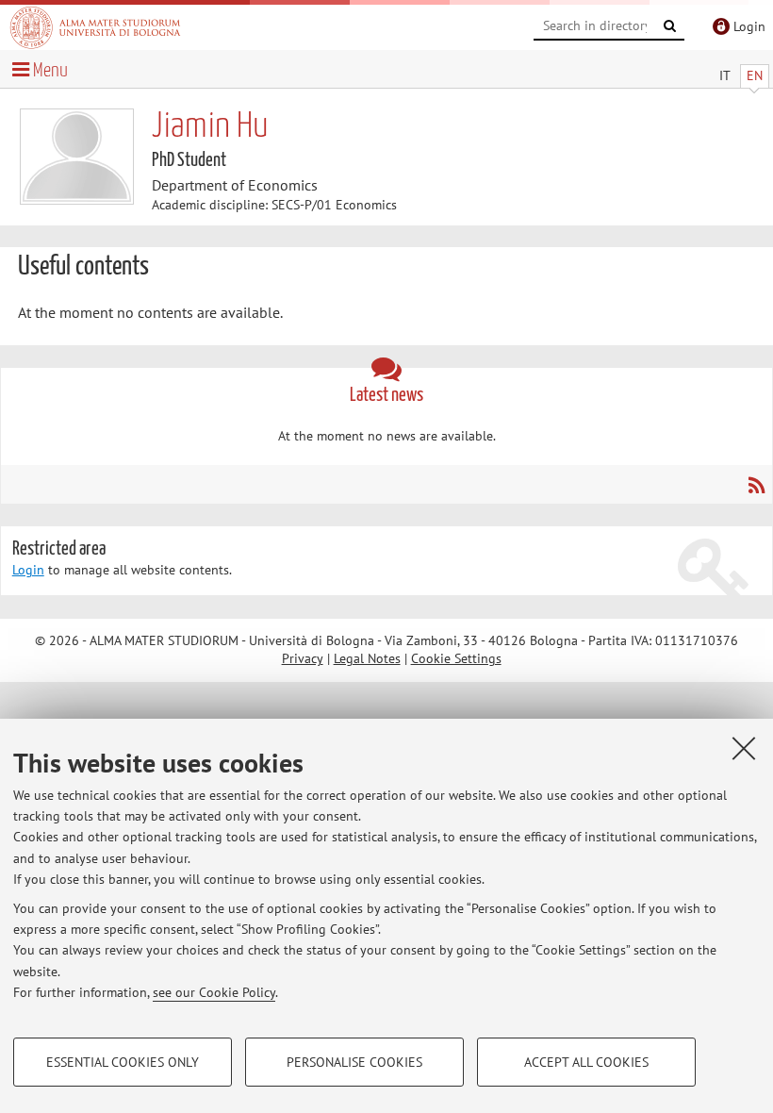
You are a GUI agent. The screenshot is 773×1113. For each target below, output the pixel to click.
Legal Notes (367, 658)
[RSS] (755, 484)
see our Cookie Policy (214, 992)
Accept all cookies (586, 1062)
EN (755, 75)
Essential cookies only (122, 1062)
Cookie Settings (456, 658)
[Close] (744, 748)
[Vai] (670, 26)
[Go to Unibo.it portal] (95, 27)
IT (725, 75)
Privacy (302, 658)
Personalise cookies (354, 1062)
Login (28, 569)
